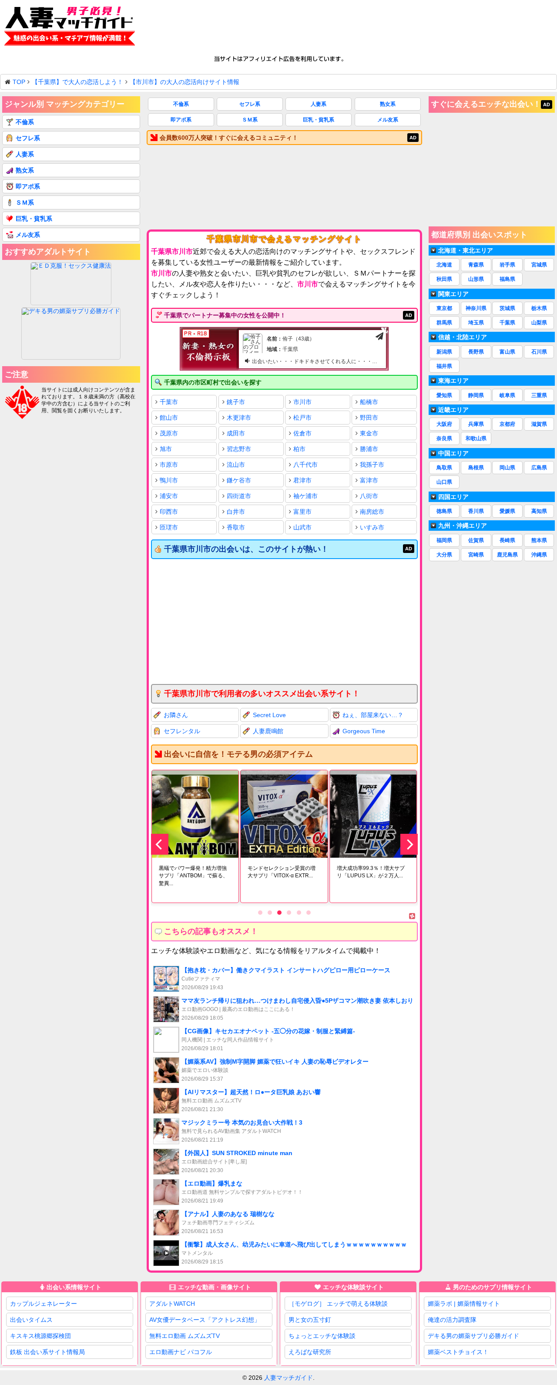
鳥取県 (444, 468)
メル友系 (387, 120)
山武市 (302, 527)
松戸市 (302, 417)
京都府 (507, 424)
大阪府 (444, 424)
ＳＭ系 (250, 120)
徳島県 (444, 511)
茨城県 (507, 308)
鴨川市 (169, 480)
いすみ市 (372, 527)
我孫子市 (372, 464)
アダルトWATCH (172, 1303)
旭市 (166, 448)
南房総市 (372, 511)
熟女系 (388, 104)
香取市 (236, 527)
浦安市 (169, 495)
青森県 (476, 265)
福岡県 (444, 540)
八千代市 (305, 464)
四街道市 (239, 495)
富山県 (507, 352)
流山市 (236, 464)
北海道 (444, 265)
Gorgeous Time (363, 731)
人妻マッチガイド (288, 1377)
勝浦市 (369, 448)
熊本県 (539, 540)
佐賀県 (476, 540)
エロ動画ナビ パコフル (180, 1351)
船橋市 (369, 401)
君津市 (302, 480)
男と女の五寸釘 (310, 1319)
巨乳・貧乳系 (318, 120)
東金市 (369, 433)
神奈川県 (476, 308)
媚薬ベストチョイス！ (458, 1351)
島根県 (476, 468)
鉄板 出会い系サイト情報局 (47, 1351)
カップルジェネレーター (43, 1303)
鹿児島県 (507, 555)
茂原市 (169, 433)
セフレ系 (249, 104)
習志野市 (239, 448)
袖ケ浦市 (305, 495)
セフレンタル (182, 731)
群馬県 (444, 323)
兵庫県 (476, 424)
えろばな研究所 (310, 1351)
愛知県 (444, 395)
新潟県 (444, 352)
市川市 (302, 401)
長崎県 (507, 540)
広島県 (539, 468)
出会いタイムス (31, 1319)
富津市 (369, 480)
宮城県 (539, 265)
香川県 (476, 511)
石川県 (539, 352)
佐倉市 (302, 433)
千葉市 (169, 401)
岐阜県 (507, 395)
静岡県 (476, 395)
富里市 (302, 511)
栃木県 (539, 308)
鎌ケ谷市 (239, 480)
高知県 (539, 511)
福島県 (507, 279)
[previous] (159, 844)
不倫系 (181, 104)
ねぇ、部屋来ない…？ (372, 714)
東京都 (444, 308)
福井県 (444, 366)
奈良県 (444, 438)
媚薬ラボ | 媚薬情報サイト (464, 1303)
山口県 (444, 482)
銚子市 (236, 401)
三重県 (539, 395)
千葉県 (507, 323)
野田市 (369, 417)
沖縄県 (539, 555)
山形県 (476, 279)
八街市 (369, 495)
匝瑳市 (169, 527)
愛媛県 (507, 511)
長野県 (476, 352)
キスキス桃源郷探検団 (40, 1335)
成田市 (236, 433)
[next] (409, 844)
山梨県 (539, 323)
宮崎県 (476, 555)
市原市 (169, 464)
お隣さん (176, 714)
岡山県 (507, 468)
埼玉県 (476, 323)
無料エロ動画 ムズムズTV (184, 1335)
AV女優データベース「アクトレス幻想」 (204, 1319)
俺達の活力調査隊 (452, 1319)
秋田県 (444, 279)
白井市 (236, 511)
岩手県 (507, 265)
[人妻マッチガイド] (69, 27)
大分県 (444, 555)
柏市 (299, 448)
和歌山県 (476, 438)
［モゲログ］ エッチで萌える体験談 (338, 1303)
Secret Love (269, 714)
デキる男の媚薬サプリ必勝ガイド (473, 1335)
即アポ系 (181, 120)
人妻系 (318, 104)
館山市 (169, 417)
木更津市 (239, 417)
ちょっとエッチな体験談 (322, 1335)
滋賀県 (539, 424)
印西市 (169, 511)
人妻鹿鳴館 (268, 731)
